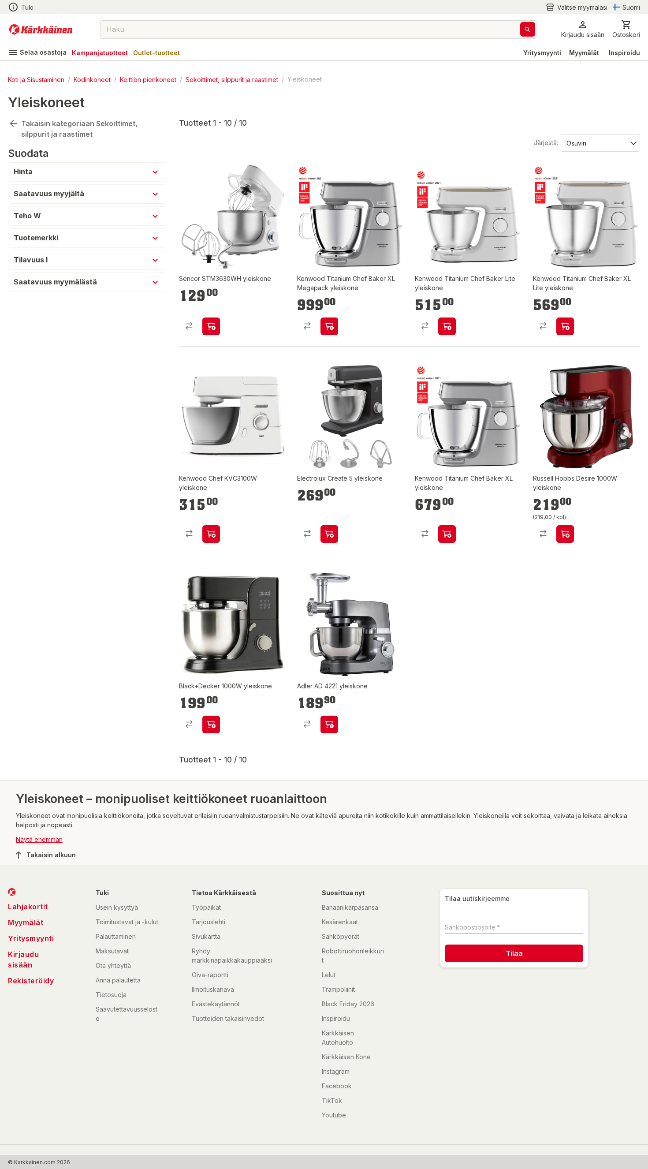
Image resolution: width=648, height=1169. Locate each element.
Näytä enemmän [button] (39, 839)
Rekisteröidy (31, 980)
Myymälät (584, 52)
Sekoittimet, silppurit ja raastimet (232, 79)
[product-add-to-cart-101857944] (211, 534)
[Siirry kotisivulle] (40, 29)
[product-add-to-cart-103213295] (329, 534)
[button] (576, 7)
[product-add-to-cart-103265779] (211, 724)
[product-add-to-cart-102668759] (447, 534)
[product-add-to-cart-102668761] (447, 326)
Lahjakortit (28, 906)
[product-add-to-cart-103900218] (329, 724)
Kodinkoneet (92, 79)
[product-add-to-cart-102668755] (565, 326)
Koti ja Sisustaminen (36, 79)
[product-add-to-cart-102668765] (329, 326)
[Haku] (527, 29)
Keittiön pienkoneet (148, 79)
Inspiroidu (624, 52)
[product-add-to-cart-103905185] (211, 326)
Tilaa (514, 953)
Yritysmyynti (542, 52)
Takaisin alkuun (51, 855)
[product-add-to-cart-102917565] (565, 534)
